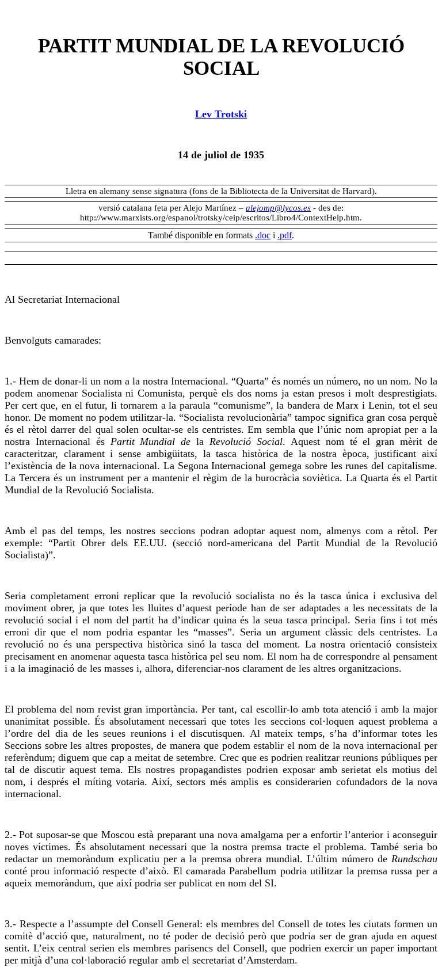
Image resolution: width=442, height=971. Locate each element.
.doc (262, 235)
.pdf (284, 235)
